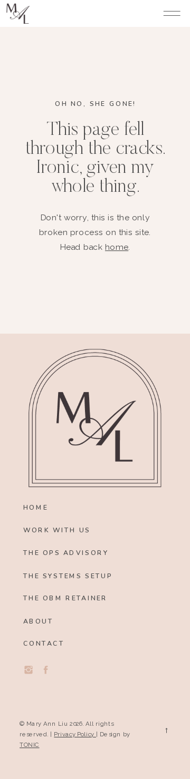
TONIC (29, 745)
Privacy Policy (75, 734)
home (116, 247)
